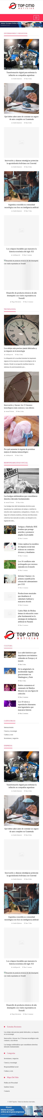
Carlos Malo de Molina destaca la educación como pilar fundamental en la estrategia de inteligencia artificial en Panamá (28, 616)
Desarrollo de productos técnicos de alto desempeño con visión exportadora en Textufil (21, 295)
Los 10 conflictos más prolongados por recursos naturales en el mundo (27, 564)
